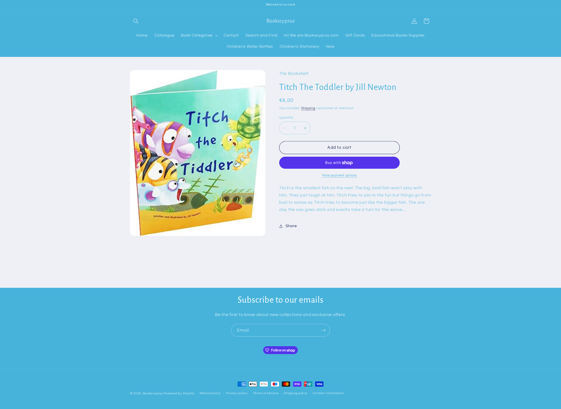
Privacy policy (237, 393)
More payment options (339, 175)
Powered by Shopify (179, 393)
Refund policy (210, 393)
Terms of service (266, 393)
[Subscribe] (324, 330)
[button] (136, 21)
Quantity (286, 117)
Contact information (328, 393)
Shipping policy (295, 393)
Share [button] (291, 226)
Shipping (308, 108)
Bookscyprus (153, 393)
